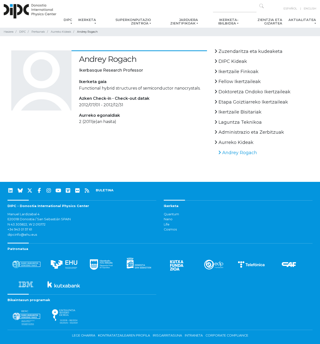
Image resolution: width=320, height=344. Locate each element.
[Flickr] (77, 190)
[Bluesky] (20, 190)
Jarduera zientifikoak (184, 21)
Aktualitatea (302, 20)
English (310, 8)
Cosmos (170, 229)
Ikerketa (87, 20)
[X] (30, 190)
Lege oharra (83, 335)
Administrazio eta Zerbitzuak (250, 132)
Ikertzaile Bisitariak (239, 112)
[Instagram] (48, 190)
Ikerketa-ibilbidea (228, 21)
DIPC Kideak (232, 61)
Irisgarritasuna (167, 335)
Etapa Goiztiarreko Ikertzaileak (252, 102)
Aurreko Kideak (61, 31)
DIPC (68, 20)
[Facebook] (39, 190)
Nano (168, 219)
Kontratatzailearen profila (124, 335)
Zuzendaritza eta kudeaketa (249, 51)
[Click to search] (262, 6)
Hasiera (9, 31)
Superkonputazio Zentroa (133, 21)
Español (290, 8)
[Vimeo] (68, 190)
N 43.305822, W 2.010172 (27, 224)
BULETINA (105, 190)
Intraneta (194, 335)
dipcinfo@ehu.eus (22, 234)
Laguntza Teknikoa (239, 122)
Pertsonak (38, 31)
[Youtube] (58, 190)
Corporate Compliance (227, 335)
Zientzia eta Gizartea (270, 21)
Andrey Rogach (239, 152)
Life (167, 224)
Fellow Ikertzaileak (239, 81)
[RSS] (87, 190)
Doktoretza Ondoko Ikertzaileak (253, 92)
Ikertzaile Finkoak (237, 71)
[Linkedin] (10, 190)
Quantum (171, 214)
